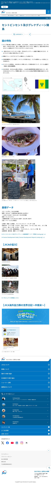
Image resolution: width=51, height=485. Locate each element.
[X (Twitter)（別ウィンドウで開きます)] (2, 442)
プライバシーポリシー (23, 2)
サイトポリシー (5, 454)
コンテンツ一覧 (5, 427)
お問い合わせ (4, 434)
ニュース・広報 (6, 382)
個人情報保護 (4, 459)
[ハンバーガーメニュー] (48, 11)
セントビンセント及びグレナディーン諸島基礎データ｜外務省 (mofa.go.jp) (23, 234)
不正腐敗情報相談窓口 (6, 464)
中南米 (46, 18)
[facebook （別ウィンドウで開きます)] (7, 443)
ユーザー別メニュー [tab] (9, 394)
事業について (5, 369)
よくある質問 (4, 430)
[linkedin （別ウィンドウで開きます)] (17, 443)
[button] (18, 34)
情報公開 (3, 461)
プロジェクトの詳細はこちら (11, 298)
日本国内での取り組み (8, 378)
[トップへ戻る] (48, 450)
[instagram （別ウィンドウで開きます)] (21, 443)
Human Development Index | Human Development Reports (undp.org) (23, 237)
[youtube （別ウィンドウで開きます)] (12, 443)
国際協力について (6, 387)
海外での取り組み (6, 374)
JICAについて (5, 365)
